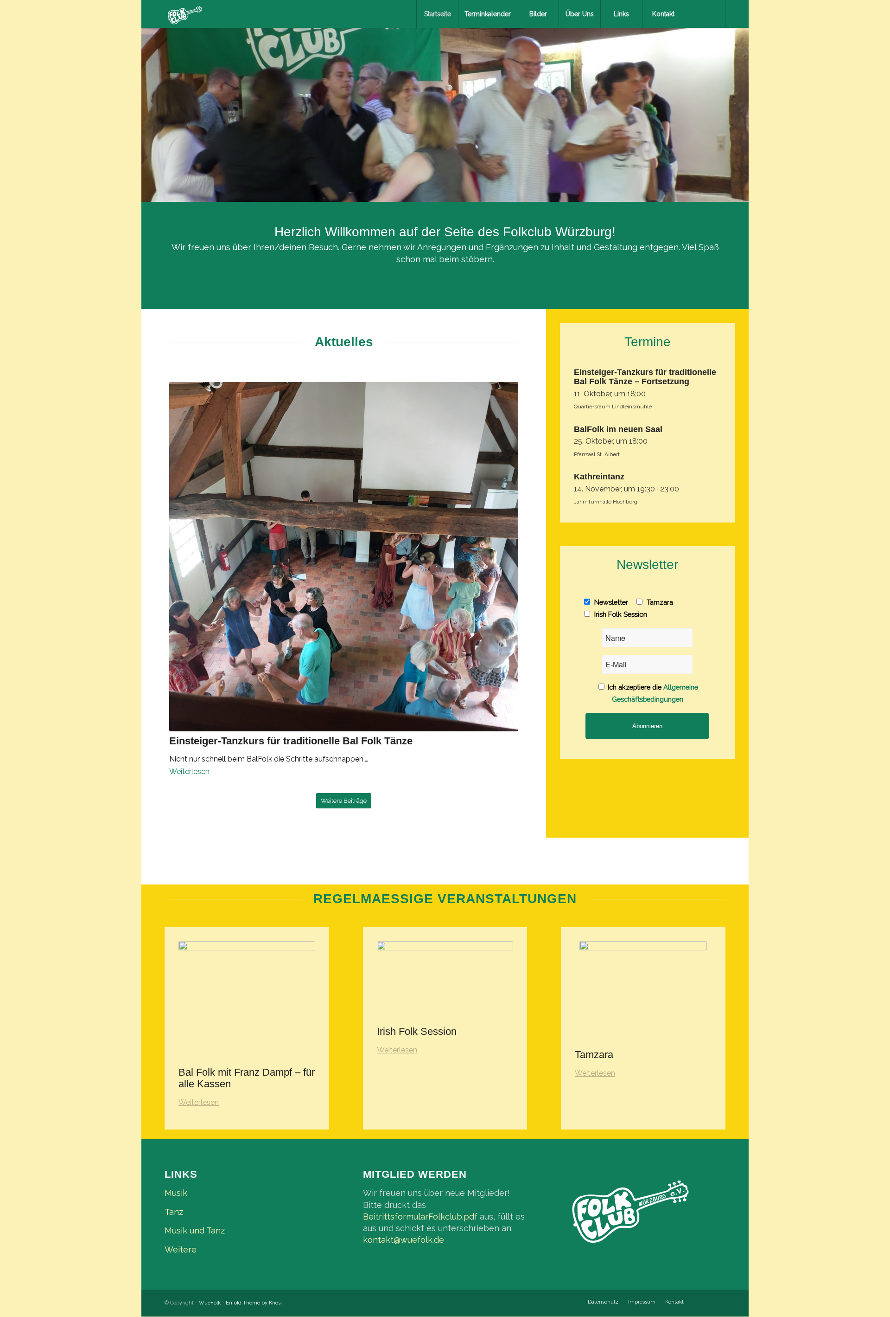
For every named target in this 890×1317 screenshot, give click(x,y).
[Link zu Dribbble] (718, 1302)
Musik (176, 1193)
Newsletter (610, 602)
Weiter (740, 106)
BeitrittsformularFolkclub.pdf (420, 1216)
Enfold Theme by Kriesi (254, 1303)
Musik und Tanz (195, 1230)
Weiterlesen (189, 771)
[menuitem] (437, 14)
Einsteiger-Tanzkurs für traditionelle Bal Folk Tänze (291, 741)
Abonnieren (647, 726)
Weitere (181, 1249)
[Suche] (704, 14)
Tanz (174, 1212)
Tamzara (659, 602)
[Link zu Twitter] (705, 1302)
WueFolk (210, 1303)
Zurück (149, 106)
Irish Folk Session (619, 614)
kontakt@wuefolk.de (403, 1240)
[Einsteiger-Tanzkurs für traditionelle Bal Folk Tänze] (343, 556)
